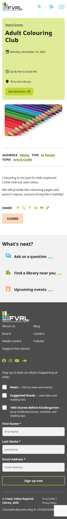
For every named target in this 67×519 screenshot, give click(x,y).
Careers (39, 334)
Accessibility (48, 498)
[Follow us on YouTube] (17, 360)
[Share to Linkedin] (36, 207)
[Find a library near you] (33, 273)
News (14, 387)
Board (6, 334)
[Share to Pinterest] (30, 207)
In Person (48, 155)
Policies (39, 341)
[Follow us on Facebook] (4, 360)
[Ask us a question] (33, 256)
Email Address (12, 459)
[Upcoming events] (33, 289)
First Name (10, 424)
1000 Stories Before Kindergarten (34, 407)
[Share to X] (24, 207)
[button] (47, 207)
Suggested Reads (22, 395)
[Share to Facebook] (18, 207)
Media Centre (11, 341)
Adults (24, 155)
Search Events (14, 25)
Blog (37, 326)
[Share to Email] (41, 207)
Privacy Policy (49, 502)
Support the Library (16, 348)
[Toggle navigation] (61, 7)
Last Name (10, 441)
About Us (8, 326)
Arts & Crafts (22, 160)
